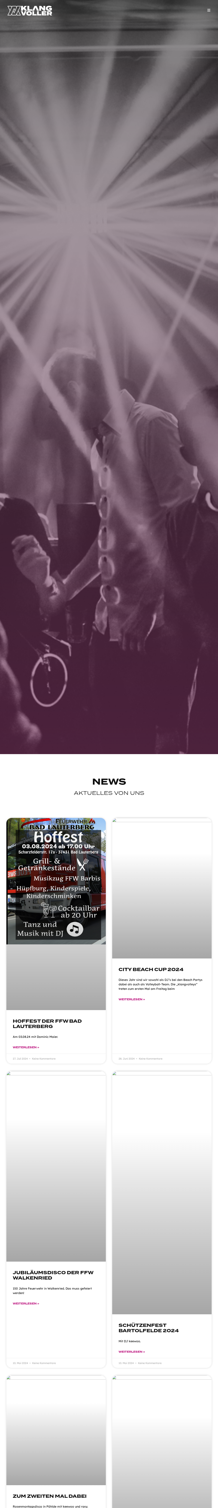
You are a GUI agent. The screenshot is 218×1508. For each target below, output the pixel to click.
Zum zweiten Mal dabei (50, 1496)
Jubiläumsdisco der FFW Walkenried (53, 1275)
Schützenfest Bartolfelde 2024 (149, 1328)
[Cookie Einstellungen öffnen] (9, 1502)
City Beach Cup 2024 (151, 969)
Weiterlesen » (26, 1047)
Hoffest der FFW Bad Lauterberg (47, 1024)
